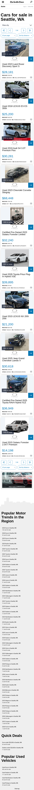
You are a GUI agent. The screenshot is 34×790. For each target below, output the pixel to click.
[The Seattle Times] (17, 2)
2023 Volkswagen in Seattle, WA (11, 654)
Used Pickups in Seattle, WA (10, 784)
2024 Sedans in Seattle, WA (10, 565)
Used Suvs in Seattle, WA (9, 768)
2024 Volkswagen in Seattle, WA (11, 644)
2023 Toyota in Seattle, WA (10, 602)
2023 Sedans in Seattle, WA (10, 612)
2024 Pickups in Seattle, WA (10, 665)
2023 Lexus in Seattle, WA (9, 576)
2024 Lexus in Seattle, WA (9, 581)
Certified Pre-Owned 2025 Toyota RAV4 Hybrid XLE (14, 401)
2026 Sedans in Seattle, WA (10, 659)
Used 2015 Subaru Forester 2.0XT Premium (15, 443)
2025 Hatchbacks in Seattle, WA (11, 591)
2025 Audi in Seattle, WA (9, 544)
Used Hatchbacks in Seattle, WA (11, 778)
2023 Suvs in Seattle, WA (9, 539)
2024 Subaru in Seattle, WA (10, 638)
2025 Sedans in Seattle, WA (10, 586)
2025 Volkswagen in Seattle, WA (11, 597)
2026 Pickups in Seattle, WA (10, 712)
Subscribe (30, 6)
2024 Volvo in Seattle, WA (9, 649)
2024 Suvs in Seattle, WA (9, 534)
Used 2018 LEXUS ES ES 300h (14, 107)
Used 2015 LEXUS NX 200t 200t (15, 317)
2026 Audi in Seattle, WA (9, 686)
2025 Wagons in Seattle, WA (10, 701)
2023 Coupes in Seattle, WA (10, 722)
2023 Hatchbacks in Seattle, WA (11, 618)
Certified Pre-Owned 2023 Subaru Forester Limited (14, 233)
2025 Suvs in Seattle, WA (9, 529)
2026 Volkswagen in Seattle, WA (11, 717)
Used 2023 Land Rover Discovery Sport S (13, 65)
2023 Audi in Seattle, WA (9, 623)
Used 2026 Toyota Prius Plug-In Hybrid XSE (16, 275)
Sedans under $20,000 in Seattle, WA (12, 748)
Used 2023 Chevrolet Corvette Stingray (16, 191)
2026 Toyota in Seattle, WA (10, 570)
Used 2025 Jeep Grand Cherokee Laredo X (13, 359)
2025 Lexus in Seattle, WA (9, 633)
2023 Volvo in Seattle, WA (9, 628)
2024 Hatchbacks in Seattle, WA (11, 670)
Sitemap (17, 788)
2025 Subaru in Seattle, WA (10, 607)
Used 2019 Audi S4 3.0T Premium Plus (14, 149)
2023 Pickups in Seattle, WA (10, 706)
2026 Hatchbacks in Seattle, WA (11, 680)
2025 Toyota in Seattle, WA (10, 555)
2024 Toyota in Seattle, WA (10, 550)
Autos (3, 6)
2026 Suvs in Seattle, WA (9, 560)
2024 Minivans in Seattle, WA (10, 691)
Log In (24, 6)
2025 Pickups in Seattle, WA (10, 696)
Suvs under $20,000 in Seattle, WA (12, 743)
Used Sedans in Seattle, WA (10, 773)
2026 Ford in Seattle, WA (9, 727)
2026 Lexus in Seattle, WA (9, 675)
